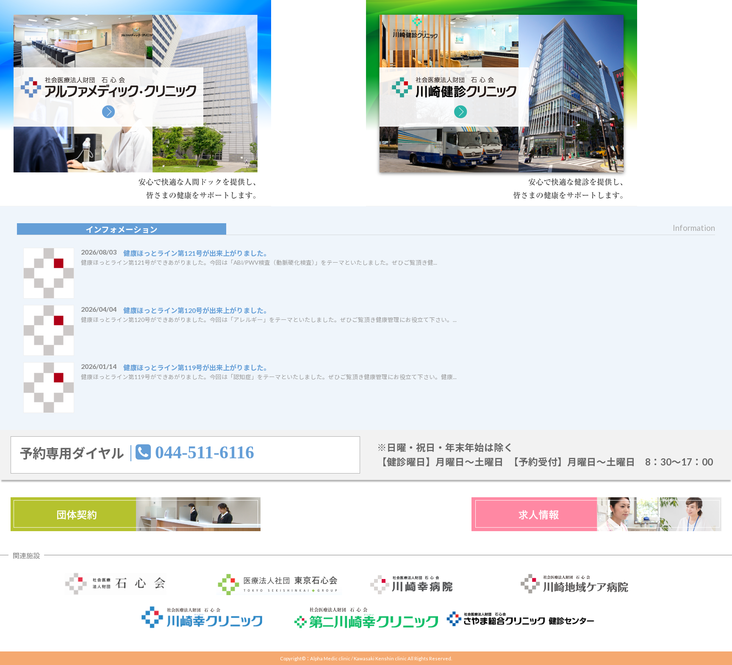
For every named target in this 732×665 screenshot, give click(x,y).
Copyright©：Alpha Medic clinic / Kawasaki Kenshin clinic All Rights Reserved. (366, 658)
